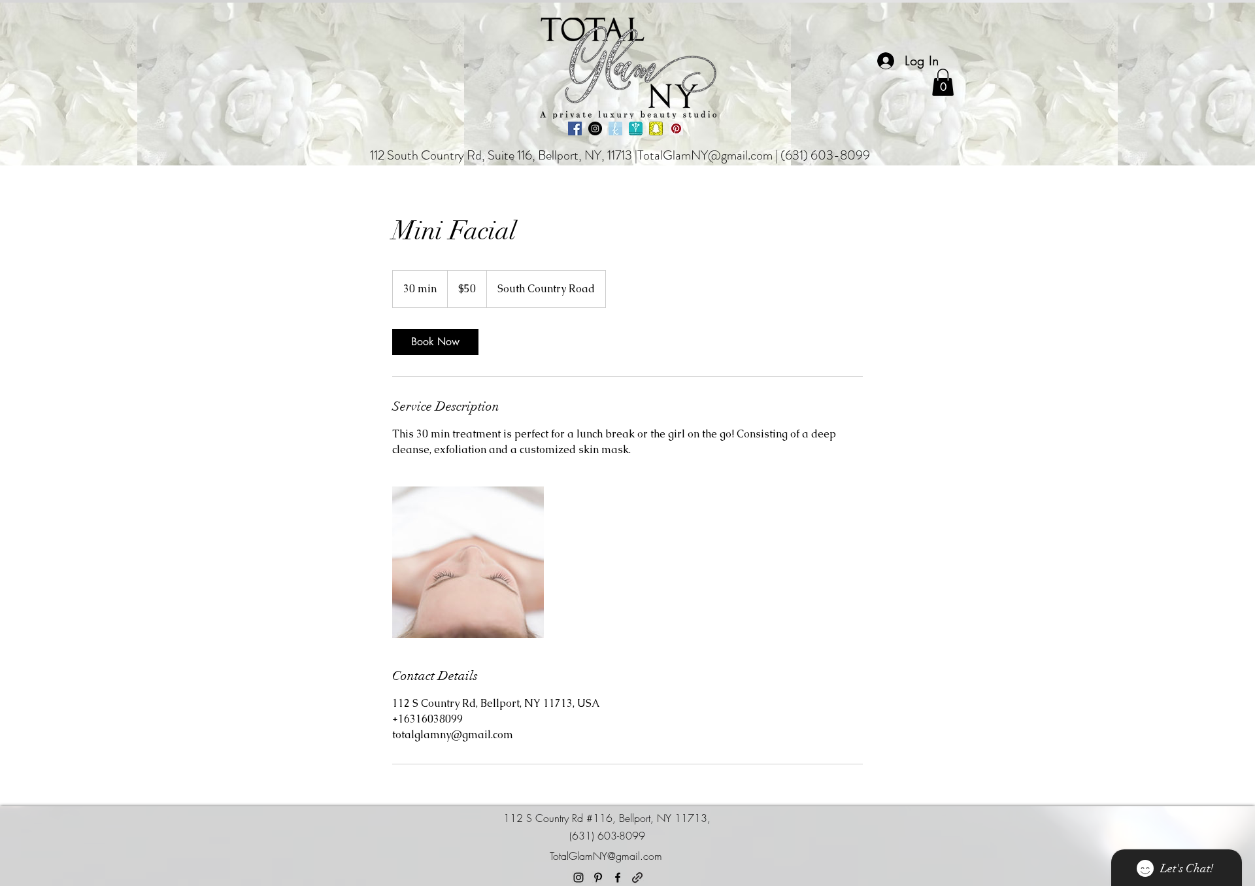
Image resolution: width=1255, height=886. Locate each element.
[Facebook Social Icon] (575, 128)
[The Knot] (615, 128)
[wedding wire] (636, 128)
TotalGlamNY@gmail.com (705, 155)
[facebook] (617, 877)
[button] (942, 82)
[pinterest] (598, 877)
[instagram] (578, 877)
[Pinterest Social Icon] (676, 128)
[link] (435, 342)
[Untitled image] (468, 562)
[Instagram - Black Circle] (595, 128)
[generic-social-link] (637, 877)
